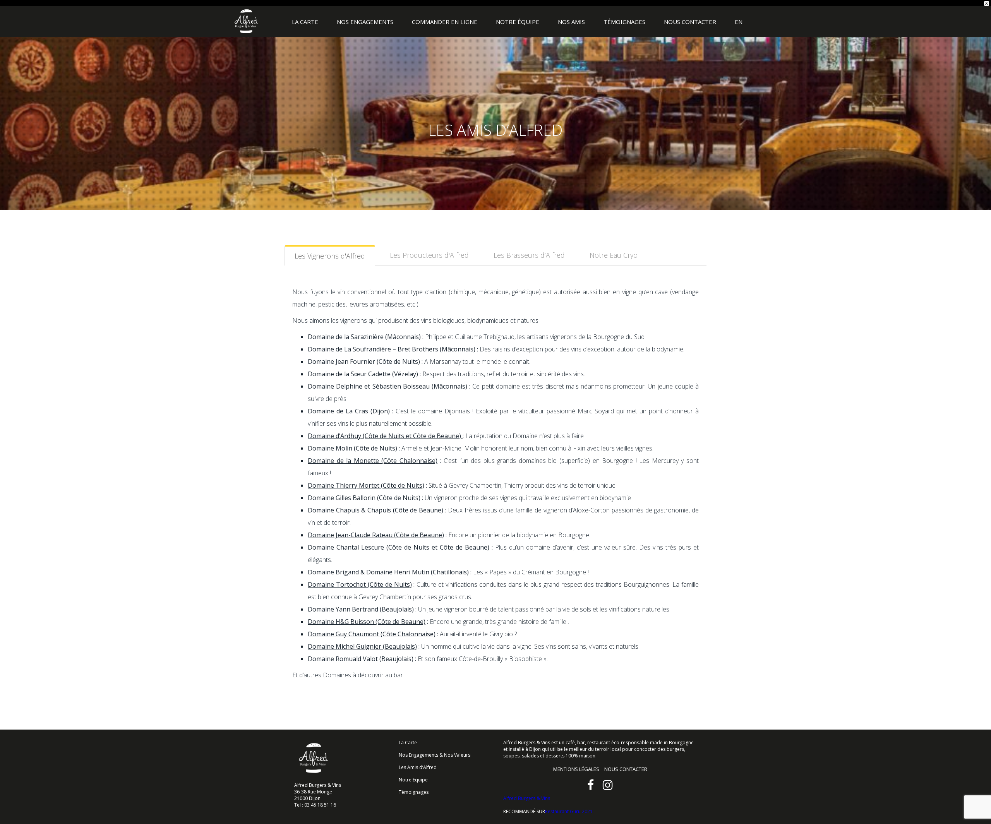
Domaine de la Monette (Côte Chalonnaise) (372, 460)
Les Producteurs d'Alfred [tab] (429, 255)
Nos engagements (365, 22)
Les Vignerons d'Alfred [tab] (330, 255)
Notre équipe (517, 22)
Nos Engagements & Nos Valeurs (434, 755)
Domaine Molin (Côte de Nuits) (352, 448)
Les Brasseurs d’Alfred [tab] (529, 255)
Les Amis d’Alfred (418, 767)
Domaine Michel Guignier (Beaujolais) (362, 646)
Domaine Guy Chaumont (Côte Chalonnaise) (371, 634)
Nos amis (571, 22)
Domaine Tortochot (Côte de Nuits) (360, 584)
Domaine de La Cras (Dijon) (349, 411)
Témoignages (624, 22)
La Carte (305, 22)
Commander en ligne (444, 22)
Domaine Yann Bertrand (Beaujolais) (361, 609)
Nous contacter (690, 22)
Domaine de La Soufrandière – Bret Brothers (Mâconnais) (391, 349)
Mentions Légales (576, 769)
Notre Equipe (413, 779)
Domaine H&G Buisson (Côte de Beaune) (366, 621)
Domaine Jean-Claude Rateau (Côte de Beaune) (376, 535)
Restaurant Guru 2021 (569, 811)
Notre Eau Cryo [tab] (614, 255)
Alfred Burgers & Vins (246, 21)
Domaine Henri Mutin (397, 572)
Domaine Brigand (333, 572)
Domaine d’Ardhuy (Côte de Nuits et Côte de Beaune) (385, 436)
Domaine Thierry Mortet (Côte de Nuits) (366, 485)
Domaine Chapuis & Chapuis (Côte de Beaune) (375, 510)
